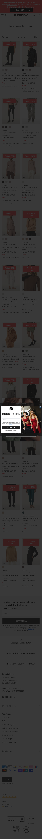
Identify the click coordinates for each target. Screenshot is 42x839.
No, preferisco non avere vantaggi (11, 430)
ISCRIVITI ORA (11, 427)
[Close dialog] (40, 407)
